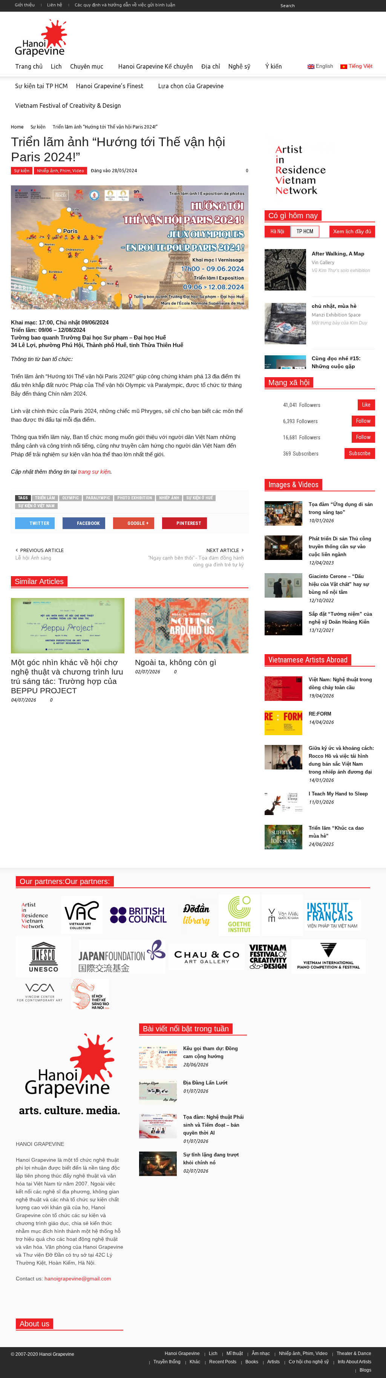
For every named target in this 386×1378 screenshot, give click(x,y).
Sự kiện (21, 170)
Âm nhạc (261, 1353)
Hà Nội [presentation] (277, 231)
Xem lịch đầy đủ (352, 231)
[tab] (277, 232)
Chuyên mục (84, 69)
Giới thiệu (25, 5)
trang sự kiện (94, 471)
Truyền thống (167, 1361)
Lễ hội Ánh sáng (33, 557)
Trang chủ (29, 66)
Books (251, 1361)
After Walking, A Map (338, 254)
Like (366, 405)
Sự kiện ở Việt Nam (36, 505)
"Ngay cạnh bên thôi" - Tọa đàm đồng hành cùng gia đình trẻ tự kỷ (196, 561)
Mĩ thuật (235, 1353)
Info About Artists (354, 1361)
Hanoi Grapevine (182, 1353)
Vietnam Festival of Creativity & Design (66, 109)
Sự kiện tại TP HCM (41, 86)
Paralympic (98, 498)
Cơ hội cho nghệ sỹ (309, 1361)
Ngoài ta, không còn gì (175, 662)
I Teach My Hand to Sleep (338, 794)
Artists (273, 1361)
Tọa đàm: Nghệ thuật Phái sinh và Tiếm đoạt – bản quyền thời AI (213, 1125)
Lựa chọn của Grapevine (191, 86)
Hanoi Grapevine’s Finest (107, 89)
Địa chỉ (210, 66)
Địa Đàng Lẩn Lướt (205, 1083)
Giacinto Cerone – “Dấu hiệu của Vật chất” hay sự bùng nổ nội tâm (339, 584)
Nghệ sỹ (237, 69)
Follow (363, 421)
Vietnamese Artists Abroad (308, 659)
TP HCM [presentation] (305, 231)
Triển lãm (45, 498)
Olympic (70, 498)
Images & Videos (293, 484)
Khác (195, 1361)
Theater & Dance (354, 1353)
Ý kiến (273, 66)
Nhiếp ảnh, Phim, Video (60, 170)
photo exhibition (134, 498)
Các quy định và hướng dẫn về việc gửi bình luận (125, 5)
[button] (339, 5)
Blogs (365, 1370)
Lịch (56, 66)
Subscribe (360, 453)
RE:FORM (320, 714)
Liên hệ (54, 5)
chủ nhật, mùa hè (334, 306)
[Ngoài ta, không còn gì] (191, 625)
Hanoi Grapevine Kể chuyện (155, 66)
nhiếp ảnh (169, 498)
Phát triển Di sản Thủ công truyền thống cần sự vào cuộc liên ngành (340, 546)
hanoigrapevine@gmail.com (77, 1279)
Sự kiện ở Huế (199, 498)
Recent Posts (222, 1361)
